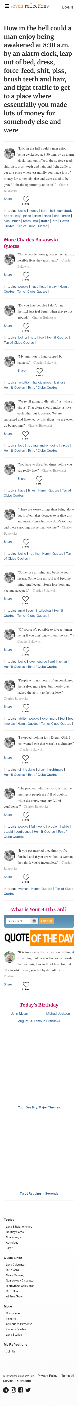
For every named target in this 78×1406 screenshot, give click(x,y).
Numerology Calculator (20, 1281)
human (62, 661)
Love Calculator (16, 1265)
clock (47, 216)
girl (20, 769)
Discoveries (13, 1313)
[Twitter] (28, 1391)
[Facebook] (20, 1391)
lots (54, 221)
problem (53, 826)
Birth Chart (13, 1291)
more (53, 718)
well (52, 661)
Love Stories (14, 1335)
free (70, 718)
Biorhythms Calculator (20, 1286)
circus (65, 445)
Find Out (46, 921)
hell (52, 211)
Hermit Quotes (57, 337)
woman (23, 889)
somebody (65, 211)
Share (8, 199)
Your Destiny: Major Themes (39, 1107)
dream (42, 769)
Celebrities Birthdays (19, 1324)
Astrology (12, 1243)
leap (56, 216)
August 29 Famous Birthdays (39, 1021)
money (33, 211)
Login (67, 7)
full (33, 826)
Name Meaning (15, 1275)
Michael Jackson (58, 1013)
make (44, 445)
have (21, 490)
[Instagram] (13, 1391)
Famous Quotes (16, 1329)
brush (16, 221)
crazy (53, 286)
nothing (32, 445)
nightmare (56, 769)
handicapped (42, 382)
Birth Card (12, 1270)
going (54, 445)
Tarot (9, 1248)
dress (66, 216)
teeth (27, 221)
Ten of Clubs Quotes (32, 226)
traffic (45, 221)
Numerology (13, 1237)
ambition (24, 382)
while (65, 826)
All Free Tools (14, 1297)
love (21, 445)
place (27, 216)
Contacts (24, 1381)
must (34, 286)
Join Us (11, 1352)
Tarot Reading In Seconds (39, 1194)
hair (35, 221)
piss (7, 221)
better (22, 337)
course (42, 661)
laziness (60, 382)
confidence (23, 831)
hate (33, 337)
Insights (11, 1319)
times (32, 490)
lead (43, 286)
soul (31, 610)
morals (10, 723)
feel (41, 337)
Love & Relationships (19, 1227)
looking (30, 769)
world (41, 826)
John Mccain (20, 1013)
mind (21, 610)
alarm (37, 216)
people (23, 286)
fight (44, 211)
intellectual (43, 610)
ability (22, 718)
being (22, 211)
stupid (8, 831)
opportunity (12, 216)
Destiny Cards (15, 1232)
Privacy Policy (48, 1375)
